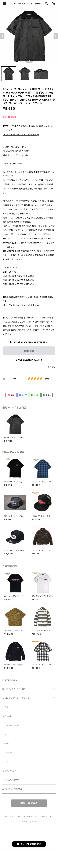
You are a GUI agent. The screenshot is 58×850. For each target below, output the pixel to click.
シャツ (5, 734)
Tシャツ (6, 743)
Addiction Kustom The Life (16, 698)
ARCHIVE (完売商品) (12, 789)
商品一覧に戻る (29, 803)
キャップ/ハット (9, 770)
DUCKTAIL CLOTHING (14, 689)
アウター (6, 707)
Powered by (25, 821)
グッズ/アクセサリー (11, 780)
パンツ (5, 761)
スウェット (7, 716)
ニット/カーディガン (11, 725)
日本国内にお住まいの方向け (29, 359)
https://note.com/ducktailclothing (21, 134)
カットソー (7, 752)
